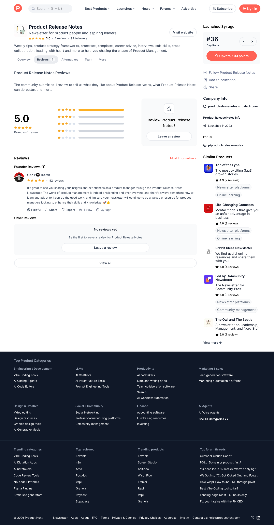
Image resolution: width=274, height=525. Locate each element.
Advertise (188, 8)
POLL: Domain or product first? (220, 462)
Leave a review (169, 136)
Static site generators (28, 495)
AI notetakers (146, 375)
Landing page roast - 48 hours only (223, 495)
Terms (105, 517)
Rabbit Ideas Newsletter (233, 248)
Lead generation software (216, 375)
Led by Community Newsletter (230, 278)
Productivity (145, 368)
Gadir (31, 175)
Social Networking (87, 412)
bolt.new (143, 469)
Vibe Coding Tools (26, 375)
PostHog (81, 475)
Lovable (81, 456)
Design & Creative (26, 406)
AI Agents (205, 406)
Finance (142, 406)
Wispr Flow (145, 475)
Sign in (252, 8)
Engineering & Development (33, 368)
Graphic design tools (27, 423)
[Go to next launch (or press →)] (252, 41)
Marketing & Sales (211, 368)
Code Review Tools (26, 475)
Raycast (81, 495)
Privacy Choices (150, 517)
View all (105, 263)
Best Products (96, 8)
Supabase (82, 501)
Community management (236, 310)
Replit (141, 488)
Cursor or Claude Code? (216, 456)
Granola (81, 488)
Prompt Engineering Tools (92, 386)
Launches (124, 8)
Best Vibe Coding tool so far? (219, 488)
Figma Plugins (23, 488)
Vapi (79, 482)
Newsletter (60, 517)
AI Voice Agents (209, 412)
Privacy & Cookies (124, 517)
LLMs (79, 368)
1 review (60, 38)
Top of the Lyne (227, 165)
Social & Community (89, 406)
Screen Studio (147, 462)
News (146, 8)
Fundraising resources (151, 418)
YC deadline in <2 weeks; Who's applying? (228, 469)
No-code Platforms (26, 482)
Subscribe (224, 8)
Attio (79, 469)
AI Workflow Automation (153, 397)
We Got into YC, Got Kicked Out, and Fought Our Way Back (229, 476)
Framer (142, 482)
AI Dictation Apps (25, 462)
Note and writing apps (152, 380)
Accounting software (150, 412)
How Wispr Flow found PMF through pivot (227, 482)
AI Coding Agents (25, 380)
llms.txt (184, 517)
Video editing (22, 412)
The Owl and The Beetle (233, 319)
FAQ (95, 517)
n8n (78, 462)
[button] (102, 59)
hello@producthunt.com (224, 517)
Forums (166, 8)
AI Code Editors (24, 386)
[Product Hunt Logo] (18, 8)
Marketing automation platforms (220, 380)
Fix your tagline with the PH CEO (221, 501)
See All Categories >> (214, 419)
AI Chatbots (83, 375)
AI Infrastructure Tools (90, 380)
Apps (74, 517)
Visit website (183, 32)
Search (141, 392)
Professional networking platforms (97, 418)
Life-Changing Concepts (234, 205)
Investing (143, 423)
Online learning (228, 195)
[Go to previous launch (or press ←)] (244, 41)
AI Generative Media (27, 429)
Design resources (25, 418)
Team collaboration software (156, 386)
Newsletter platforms (233, 187)
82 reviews (56, 180)
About (85, 517)
